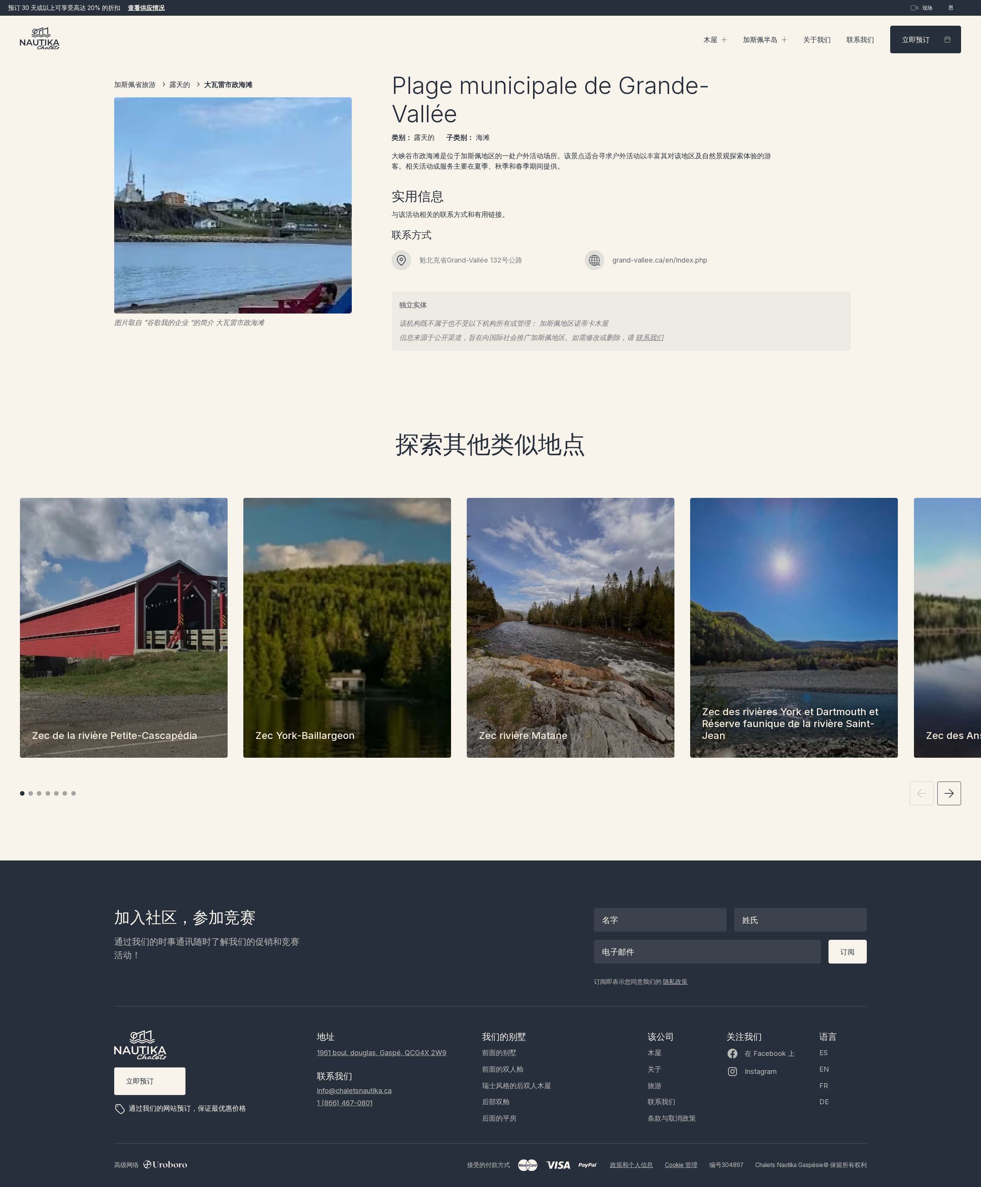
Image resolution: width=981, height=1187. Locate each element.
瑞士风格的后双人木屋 (516, 1085)
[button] (715, 39)
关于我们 (817, 39)
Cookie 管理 (681, 1165)
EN (824, 1069)
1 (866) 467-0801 (344, 1102)
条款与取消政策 (672, 1118)
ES (823, 1052)
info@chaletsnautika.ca (354, 1090)
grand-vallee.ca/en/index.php (659, 260)
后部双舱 (496, 1101)
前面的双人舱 (502, 1069)
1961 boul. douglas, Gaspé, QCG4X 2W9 (381, 1052)
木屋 (654, 1052)
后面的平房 (499, 1118)
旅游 (654, 1085)
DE (824, 1101)
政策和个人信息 (631, 1165)
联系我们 (860, 39)
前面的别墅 (499, 1052)
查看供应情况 (146, 7)
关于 (654, 1069)
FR (823, 1085)
